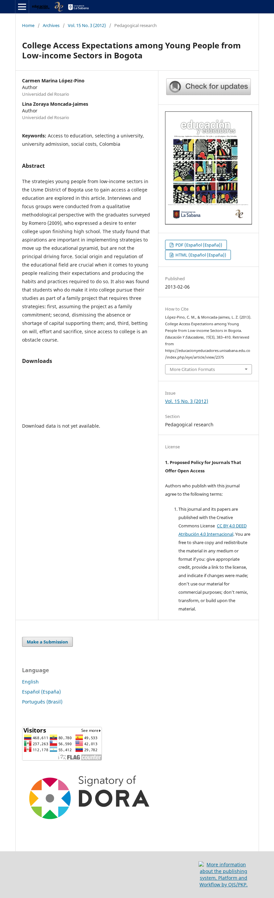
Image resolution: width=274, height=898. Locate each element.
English (30, 682)
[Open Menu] (22, 6)
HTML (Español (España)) (200, 255)
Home (28, 25)
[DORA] (89, 824)
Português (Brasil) (42, 702)
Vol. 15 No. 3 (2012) (87, 25)
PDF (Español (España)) (198, 245)
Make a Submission (47, 642)
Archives (51, 25)
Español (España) (41, 692)
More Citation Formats (192, 369)
